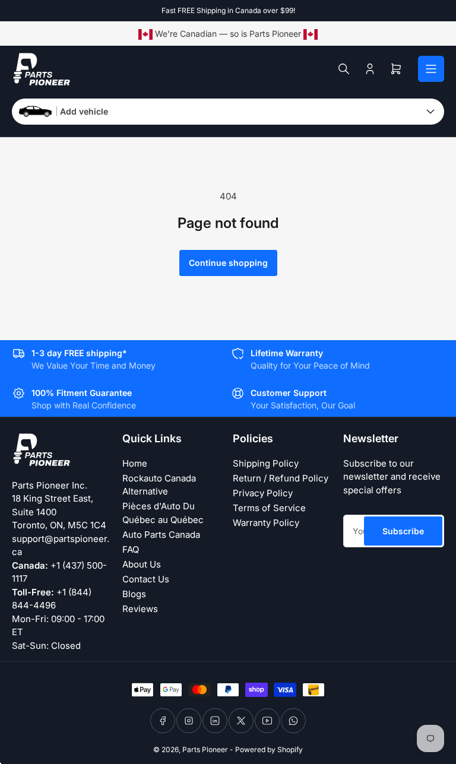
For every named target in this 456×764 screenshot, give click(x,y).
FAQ (130, 549)
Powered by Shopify (269, 749)
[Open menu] (431, 69)
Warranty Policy (266, 522)
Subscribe (403, 531)
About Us (141, 564)
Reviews (140, 608)
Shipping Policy (266, 463)
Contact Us (145, 579)
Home (134, 463)
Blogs (134, 594)
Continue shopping (228, 263)
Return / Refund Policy (280, 478)
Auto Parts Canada (161, 534)
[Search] (344, 69)
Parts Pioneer (205, 749)
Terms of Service (269, 507)
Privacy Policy (263, 493)
